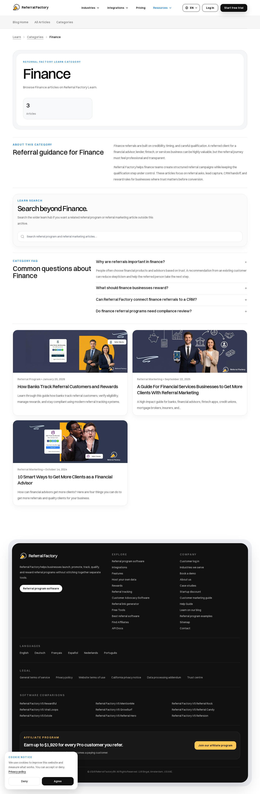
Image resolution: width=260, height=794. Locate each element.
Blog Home (20, 22)
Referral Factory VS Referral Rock (192, 703)
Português (110, 653)
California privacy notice (126, 677)
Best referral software (125, 616)
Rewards (117, 585)
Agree (58, 781)
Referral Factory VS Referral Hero (116, 715)
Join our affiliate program (215, 745)
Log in (210, 8)
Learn (17, 37)
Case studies (188, 585)
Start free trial (233, 8)
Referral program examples (196, 616)
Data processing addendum (164, 677)
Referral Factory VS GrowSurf (114, 709)
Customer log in (189, 561)
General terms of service (35, 677)
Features (117, 573)
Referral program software (128, 561)
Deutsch (40, 653)
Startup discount (190, 591)
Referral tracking (122, 591)
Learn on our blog (190, 610)
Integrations (119, 567)
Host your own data (124, 579)
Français (56, 653)
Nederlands (91, 653)
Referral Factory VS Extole (36, 715)
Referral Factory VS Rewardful (38, 703)
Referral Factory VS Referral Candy (193, 709)
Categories (64, 22)
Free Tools (118, 610)
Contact (185, 628)
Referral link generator (125, 604)
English (24, 653)
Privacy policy (64, 677)
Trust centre (195, 677)
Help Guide (186, 604)
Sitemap (185, 622)
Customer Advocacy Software (130, 598)
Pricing (140, 8)
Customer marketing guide (196, 598)
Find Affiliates (120, 622)
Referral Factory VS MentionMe (115, 703)
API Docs (117, 628)
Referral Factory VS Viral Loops (39, 709)
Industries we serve (192, 567)
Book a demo (188, 573)
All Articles (42, 22)
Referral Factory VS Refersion (190, 715)
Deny (24, 781)
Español (73, 653)
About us (185, 579)
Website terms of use (92, 677)
